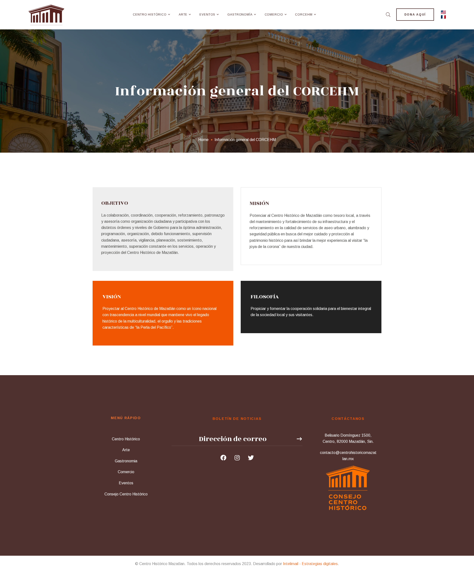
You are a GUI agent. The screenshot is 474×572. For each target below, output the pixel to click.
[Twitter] (251, 457)
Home (203, 140)
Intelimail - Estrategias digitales (310, 564)
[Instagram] (237, 457)
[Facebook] (223, 457)
